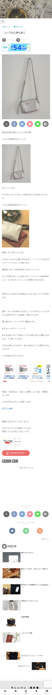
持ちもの (7, 461)
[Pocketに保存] (30, 124)
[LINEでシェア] (38, 124)
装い (15, 461)
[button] (46, 124)
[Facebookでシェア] (14, 124)
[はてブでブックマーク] (22, 124)
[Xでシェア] (6, 124)
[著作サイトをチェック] (12, 531)
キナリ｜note (7, 408)
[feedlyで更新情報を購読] (26, 531)
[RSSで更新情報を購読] (40, 531)
